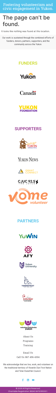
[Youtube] (33, 380)
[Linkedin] (28, 380)
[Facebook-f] (23, 380)
